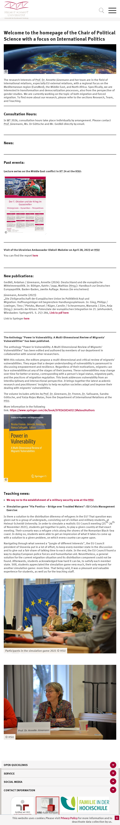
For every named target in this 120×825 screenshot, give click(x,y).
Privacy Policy (69, 818)
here (35, 255)
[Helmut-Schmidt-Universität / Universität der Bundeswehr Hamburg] (15, 9)
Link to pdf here (59, 312)
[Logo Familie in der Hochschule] (85, 804)
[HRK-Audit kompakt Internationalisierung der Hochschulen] (47, 808)
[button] (113, 581)
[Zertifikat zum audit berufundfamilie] (22, 808)
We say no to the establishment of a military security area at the (50, 500)
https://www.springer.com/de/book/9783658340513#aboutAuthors (52, 410)
